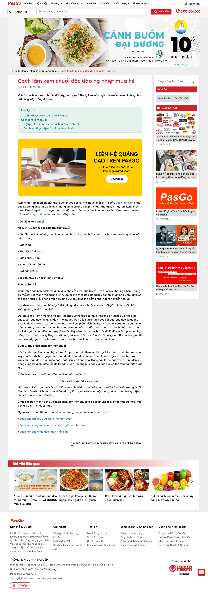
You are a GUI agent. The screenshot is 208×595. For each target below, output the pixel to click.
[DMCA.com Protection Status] (179, 573)
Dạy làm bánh (181, 98)
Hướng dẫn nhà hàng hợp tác (174, 537)
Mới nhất (104, 3)
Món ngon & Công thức (43, 70)
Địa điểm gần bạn (97, 533)
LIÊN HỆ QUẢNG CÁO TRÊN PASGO (46, 115)
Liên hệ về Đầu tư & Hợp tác (173, 545)
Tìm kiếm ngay (95, 537)
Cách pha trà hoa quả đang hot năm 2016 (46, 418)
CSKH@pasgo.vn (51, 569)
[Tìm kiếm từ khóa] (192, 82)
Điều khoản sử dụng (132, 533)
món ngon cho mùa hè (39, 214)
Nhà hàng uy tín (74, 3)
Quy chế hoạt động (131, 537)
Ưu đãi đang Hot (96, 541)
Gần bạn (28, 3)
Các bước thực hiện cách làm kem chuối (49, 128)
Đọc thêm (117, 178)
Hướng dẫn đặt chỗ (63, 541)
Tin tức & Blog (119, 3)
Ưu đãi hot (91, 3)
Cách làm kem (124, 202)
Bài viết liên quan (27, 463)
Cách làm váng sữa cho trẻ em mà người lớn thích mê (53, 425)
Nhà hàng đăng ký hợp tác (173, 541)
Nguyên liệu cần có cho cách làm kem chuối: (51, 124)
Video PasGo (139, 3)
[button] (16, 481)
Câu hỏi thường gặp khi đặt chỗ (68, 547)
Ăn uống (55, 3)
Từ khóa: (162, 89)
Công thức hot (164, 98)
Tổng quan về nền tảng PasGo (65, 535)
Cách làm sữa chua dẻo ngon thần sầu (44, 431)
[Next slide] (196, 43)
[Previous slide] (11, 43)
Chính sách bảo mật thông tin (137, 541)
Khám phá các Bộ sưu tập (101, 545)
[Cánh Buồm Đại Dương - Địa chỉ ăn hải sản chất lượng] (104, 42)
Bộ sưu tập (41, 3)
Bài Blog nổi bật (167, 107)
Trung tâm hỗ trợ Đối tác (171, 533)
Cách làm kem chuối (34, 119)
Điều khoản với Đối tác (133, 545)
